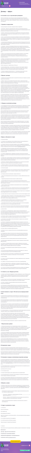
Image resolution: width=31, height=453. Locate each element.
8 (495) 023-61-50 (5, 6)
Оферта (2, 450)
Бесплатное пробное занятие (15, 441)
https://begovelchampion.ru (21, 146)
